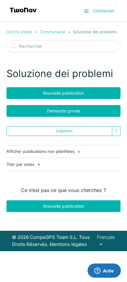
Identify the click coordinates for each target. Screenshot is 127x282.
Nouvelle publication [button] (63, 93)
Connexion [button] (103, 10)
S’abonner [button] (64, 131)
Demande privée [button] (63, 110)
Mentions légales (68, 244)
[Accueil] (23, 14)
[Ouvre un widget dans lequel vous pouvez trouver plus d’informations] (104, 271)
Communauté (52, 31)
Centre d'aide (19, 31)
